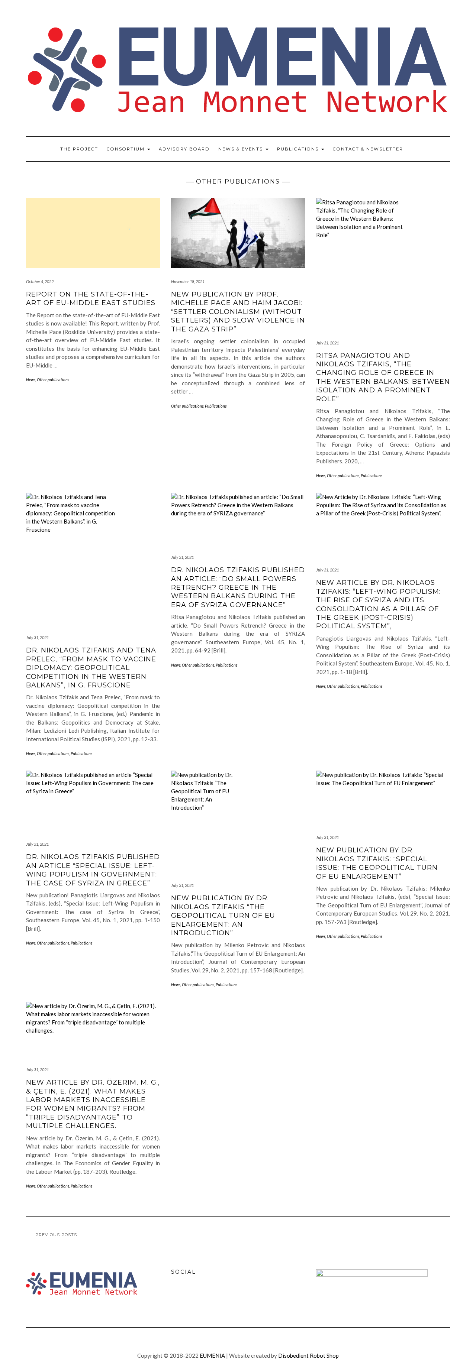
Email (210, 1296)
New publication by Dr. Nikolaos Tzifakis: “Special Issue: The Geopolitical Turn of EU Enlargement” (377, 863)
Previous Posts (56, 1234)
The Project (79, 149)
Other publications (53, 379)
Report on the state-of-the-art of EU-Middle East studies (90, 298)
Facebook (178, 1296)
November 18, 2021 (188, 281)
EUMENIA (212, 1355)
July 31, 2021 (327, 342)
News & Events (241, 149)
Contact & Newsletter (368, 149)
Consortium (127, 149)
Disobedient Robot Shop (308, 1355)
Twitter (194, 1296)
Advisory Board (184, 149)
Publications (299, 149)
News (30, 379)
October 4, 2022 (40, 281)
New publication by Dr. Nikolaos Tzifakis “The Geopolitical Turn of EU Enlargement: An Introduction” (223, 915)
